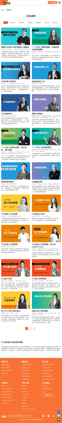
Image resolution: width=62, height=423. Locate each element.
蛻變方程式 (5, 386)
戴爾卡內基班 (5, 365)
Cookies (29, 416)
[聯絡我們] (58, 419)
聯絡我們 (24, 400)
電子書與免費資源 (47, 389)
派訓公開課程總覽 (6, 389)
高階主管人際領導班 (7, 370)
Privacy (24, 416)
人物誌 (44, 392)
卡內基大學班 (45, 373)
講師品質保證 (25, 394)
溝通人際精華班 (6, 367)
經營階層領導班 (26, 376)
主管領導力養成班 (26, 365)
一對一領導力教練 (6, 397)
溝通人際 (12, 22)
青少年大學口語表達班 (48, 379)
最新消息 (24, 386)
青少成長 (46, 22)
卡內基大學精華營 (47, 376)
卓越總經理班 (25, 379)
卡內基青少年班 (46, 367)
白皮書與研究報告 (6, 394)
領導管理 (21, 22)
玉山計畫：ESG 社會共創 (28, 409)
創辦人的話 (25, 392)
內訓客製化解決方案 (7, 392)
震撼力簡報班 (25, 373)
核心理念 (24, 389)
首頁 (2, 10)
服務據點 (24, 403)
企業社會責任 (25, 406)
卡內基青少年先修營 (47, 365)
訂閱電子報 (47, 395)
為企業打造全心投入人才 (8, 400)
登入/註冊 (53, 3)
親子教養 (55, 22)
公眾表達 (29, 22)
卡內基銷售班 (25, 370)
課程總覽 (8, 10)
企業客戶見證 (5, 403)
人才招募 (24, 397)
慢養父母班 (5, 373)
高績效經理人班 (26, 367)
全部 (5, 22)
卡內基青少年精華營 (47, 370)
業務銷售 (38, 22)
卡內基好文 (45, 386)
